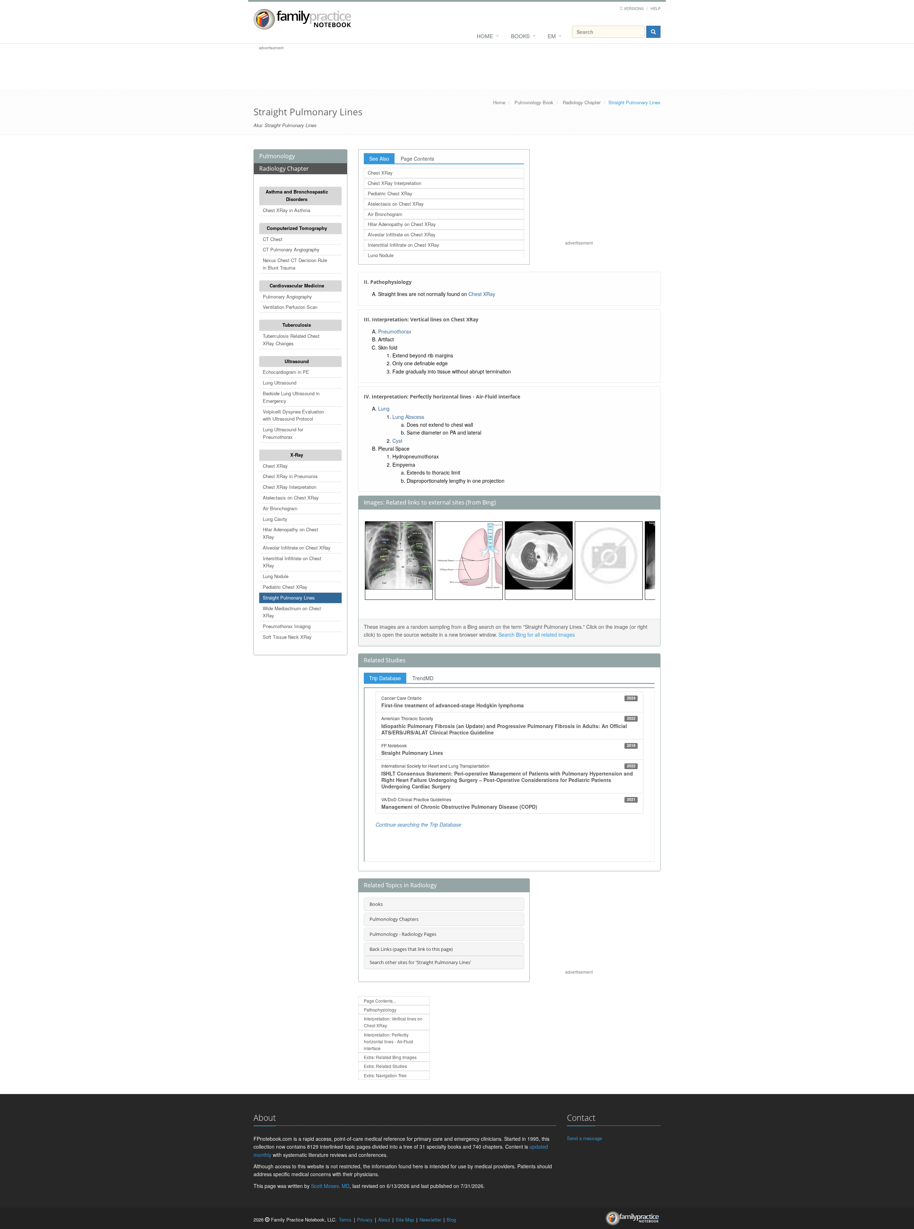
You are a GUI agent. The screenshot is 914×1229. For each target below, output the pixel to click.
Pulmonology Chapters (394, 919)
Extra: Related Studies (385, 1066)
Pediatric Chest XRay (285, 586)
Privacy (365, 1219)
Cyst (397, 440)
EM (552, 36)
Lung (384, 408)
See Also (379, 158)
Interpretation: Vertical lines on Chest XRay (393, 1021)
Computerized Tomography (297, 228)
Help (656, 8)
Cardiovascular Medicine (297, 285)
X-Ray (296, 454)
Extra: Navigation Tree (385, 1075)
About (384, 1219)
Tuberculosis (296, 324)
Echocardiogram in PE (286, 371)
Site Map (405, 1219)
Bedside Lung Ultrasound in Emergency (291, 397)
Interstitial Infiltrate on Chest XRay (292, 562)
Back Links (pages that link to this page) (411, 949)
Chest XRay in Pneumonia (290, 476)
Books (520, 36)
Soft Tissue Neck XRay (287, 636)
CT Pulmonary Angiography (291, 249)
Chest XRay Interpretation (289, 486)
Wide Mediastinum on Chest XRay (292, 612)
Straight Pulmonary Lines (289, 597)
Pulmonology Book (533, 102)
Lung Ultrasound (279, 382)
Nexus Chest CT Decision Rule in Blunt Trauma (295, 264)
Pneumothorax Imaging (287, 626)
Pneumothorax (394, 331)
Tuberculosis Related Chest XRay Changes (291, 339)
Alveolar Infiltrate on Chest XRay (297, 547)
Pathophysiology (380, 1010)
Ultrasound (297, 361)
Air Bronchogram (280, 508)
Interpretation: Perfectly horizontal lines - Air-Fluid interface (388, 1041)
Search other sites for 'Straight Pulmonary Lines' (420, 962)
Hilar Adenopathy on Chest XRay (290, 533)
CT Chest (272, 239)
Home (485, 36)
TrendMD (422, 678)
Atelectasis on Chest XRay (291, 497)
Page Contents (417, 158)
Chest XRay (275, 465)
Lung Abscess (408, 416)
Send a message (584, 1138)
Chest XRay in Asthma (286, 210)
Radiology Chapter (582, 102)
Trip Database (385, 678)
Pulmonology (277, 156)
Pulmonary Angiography (287, 296)
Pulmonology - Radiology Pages (403, 934)
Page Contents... (380, 1001)
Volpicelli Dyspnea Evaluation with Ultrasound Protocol (293, 415)
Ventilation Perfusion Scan (290, 307)
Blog (451, 1219)
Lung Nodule (275, 576)
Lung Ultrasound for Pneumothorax (283, 433)
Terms (345, 1219)
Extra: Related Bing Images (390, 1057)
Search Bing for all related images (536, 634)
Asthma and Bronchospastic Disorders (297, 195)
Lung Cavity (275, 519)
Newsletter (430, 1219)
